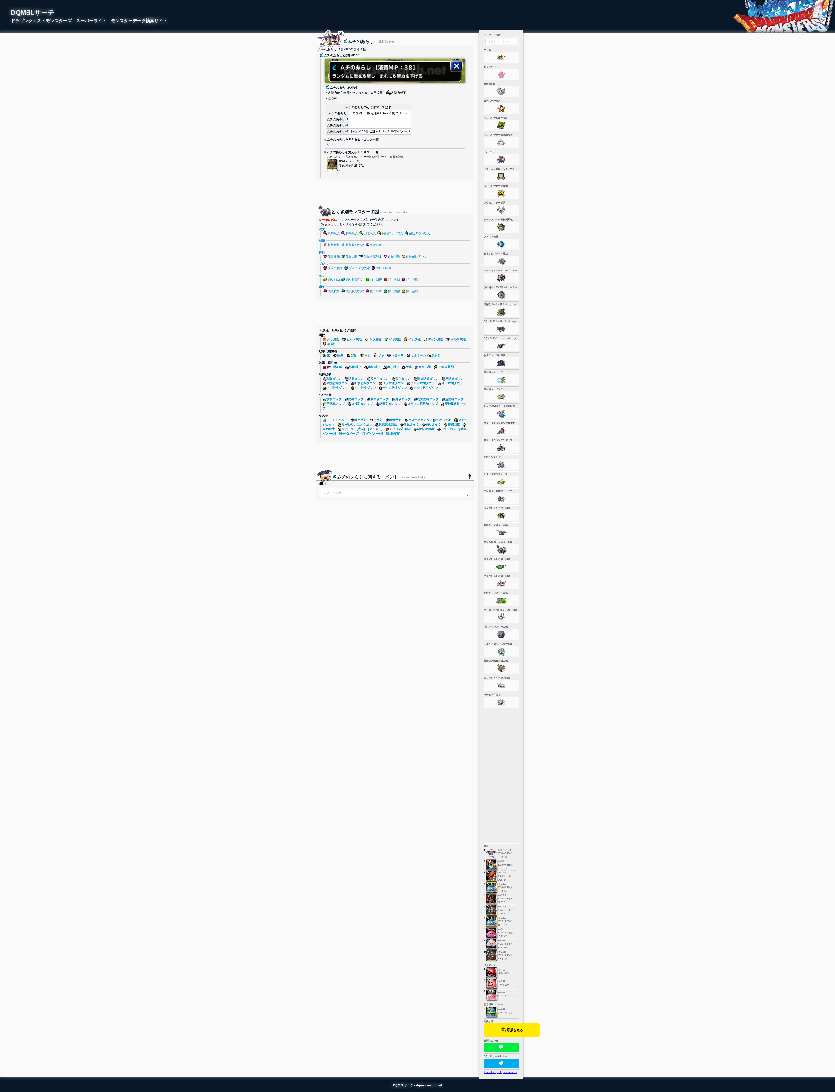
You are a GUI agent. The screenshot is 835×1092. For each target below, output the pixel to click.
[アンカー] (375, 429)
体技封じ (374, 367)
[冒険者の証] (501, 91)
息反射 (377, 420)
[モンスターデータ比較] (501, 193)
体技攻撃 (334, 256)
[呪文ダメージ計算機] (501, 362)
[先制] (361, 429)
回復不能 (425, 367)
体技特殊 (394, 256)
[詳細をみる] (491, 864)
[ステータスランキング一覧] (501, 447)
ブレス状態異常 (359, 268)
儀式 (322, 286)
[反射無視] (393, 433)
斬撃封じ (355, 367)
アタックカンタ (418, 420)
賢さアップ (403, 399)
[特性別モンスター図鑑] (501, 634)
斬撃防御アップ (390, 403)
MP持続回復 (425, 429)
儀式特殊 (376, 291)
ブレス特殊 (383, 268)
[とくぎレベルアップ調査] (501, 685)
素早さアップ (379, 399)
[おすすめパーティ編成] (501, 261)
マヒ (367, 355)
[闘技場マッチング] (501, 396)
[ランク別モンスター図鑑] (501, 515)
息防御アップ (454, 399)
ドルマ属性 (458, 339)
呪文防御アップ (428, 399)
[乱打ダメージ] (372, 433)
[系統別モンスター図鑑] (501, 532)
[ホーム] (501, 57)
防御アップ (356, 399)
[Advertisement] (395, 192)
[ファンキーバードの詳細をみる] (491, 1012)
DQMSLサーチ (32, 12)
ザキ (381, 355)
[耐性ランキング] (501, 464)
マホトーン (418, 355)
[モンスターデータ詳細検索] (501, 142)
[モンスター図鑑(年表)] (501, 125)
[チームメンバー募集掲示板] (501, 227)
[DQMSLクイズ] (501, 159)
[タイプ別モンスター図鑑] (501, 566)
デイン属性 (435, 339)
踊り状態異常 (355, 279)
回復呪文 (370, 233)
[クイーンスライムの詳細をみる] (491, 995)
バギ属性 (395, 339)
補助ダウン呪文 (419, 233)
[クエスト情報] (501, 244)
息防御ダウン (454, 378)
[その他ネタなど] (501, 702)
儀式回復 (394, 291)
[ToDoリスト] (501, 74)
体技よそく (411, 424)
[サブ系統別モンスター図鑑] (501, 549)
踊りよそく (433, 424)
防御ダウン (356, 378)
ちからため (443, 420)
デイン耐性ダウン (394, 387)
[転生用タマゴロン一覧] (501, 481)
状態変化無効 (388, 424)
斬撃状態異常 (355, 245)
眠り (340, 355)
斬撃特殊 (376, 245)
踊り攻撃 (394, 279)
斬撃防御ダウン (365, 383)
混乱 (354, 355)
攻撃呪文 (334, 233)
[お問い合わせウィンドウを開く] (501, 1047)
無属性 (331, 344)
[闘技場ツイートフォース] (501, 379)
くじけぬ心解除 (400, 429)
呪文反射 (360, 420)
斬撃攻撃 (334, 245)
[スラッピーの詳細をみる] (491, 983)
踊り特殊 (412, 279)
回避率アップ (335, 403)
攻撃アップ (334, 399)
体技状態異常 (373, 256)
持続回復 (454, 424)
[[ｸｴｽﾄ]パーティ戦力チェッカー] (501, 295)
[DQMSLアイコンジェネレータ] (501, 345)
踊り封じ (393, 367)
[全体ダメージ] (349, 433)
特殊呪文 (352, 233)
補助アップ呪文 (392, 233)
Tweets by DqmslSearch (500, 1072)
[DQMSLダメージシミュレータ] (501, 328)
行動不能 (336, 367)
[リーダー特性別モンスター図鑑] (501, 617)
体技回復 (352, 256)
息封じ (436, 355)
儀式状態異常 (355, 291)
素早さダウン (379, 378)
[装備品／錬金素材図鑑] (501, 668)
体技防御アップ (362, 403)
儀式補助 (412, 291)
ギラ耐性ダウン (452, 383)
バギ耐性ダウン (337, 387)
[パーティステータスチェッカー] (501, 278)
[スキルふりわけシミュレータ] (501, 176)
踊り (322, 275)
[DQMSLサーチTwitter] (501, 1063)
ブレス (323, 263)
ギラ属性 (375, 339)
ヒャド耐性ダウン (423, 383)
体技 (322, 252)
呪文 (322, 229)
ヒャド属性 (354, 339)
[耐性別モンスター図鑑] (501, 600)
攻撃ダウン (334, 378)
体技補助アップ (416, 256)
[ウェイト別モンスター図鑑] (501, 651)
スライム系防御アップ (422, 403)
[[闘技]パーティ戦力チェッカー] (501, 311)
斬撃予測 (395, 420)
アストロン (448, 429)
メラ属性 (333, 339)
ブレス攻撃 (335, 268)
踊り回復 (376, 279)
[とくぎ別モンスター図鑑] (501, 583)
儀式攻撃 (334, 291)
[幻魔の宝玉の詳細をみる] (491, 972)
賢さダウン (403, 378)
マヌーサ (397, 355)
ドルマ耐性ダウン (426, 387)
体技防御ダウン (337, 383)
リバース (348, 429)
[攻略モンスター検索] (501, 210)
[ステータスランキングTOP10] (501, 430)
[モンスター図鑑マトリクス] (501, 498)
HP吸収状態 (446, 367)
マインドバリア (337, 420)
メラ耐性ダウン (393, 383)
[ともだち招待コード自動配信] (501, 413)
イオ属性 (414, 339)
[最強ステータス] (501, 108)
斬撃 (322, 240)
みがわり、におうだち (357, 424)
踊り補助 (334, 279)
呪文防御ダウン (428, 378)
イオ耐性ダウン (365, 387)
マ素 (409, 367)
